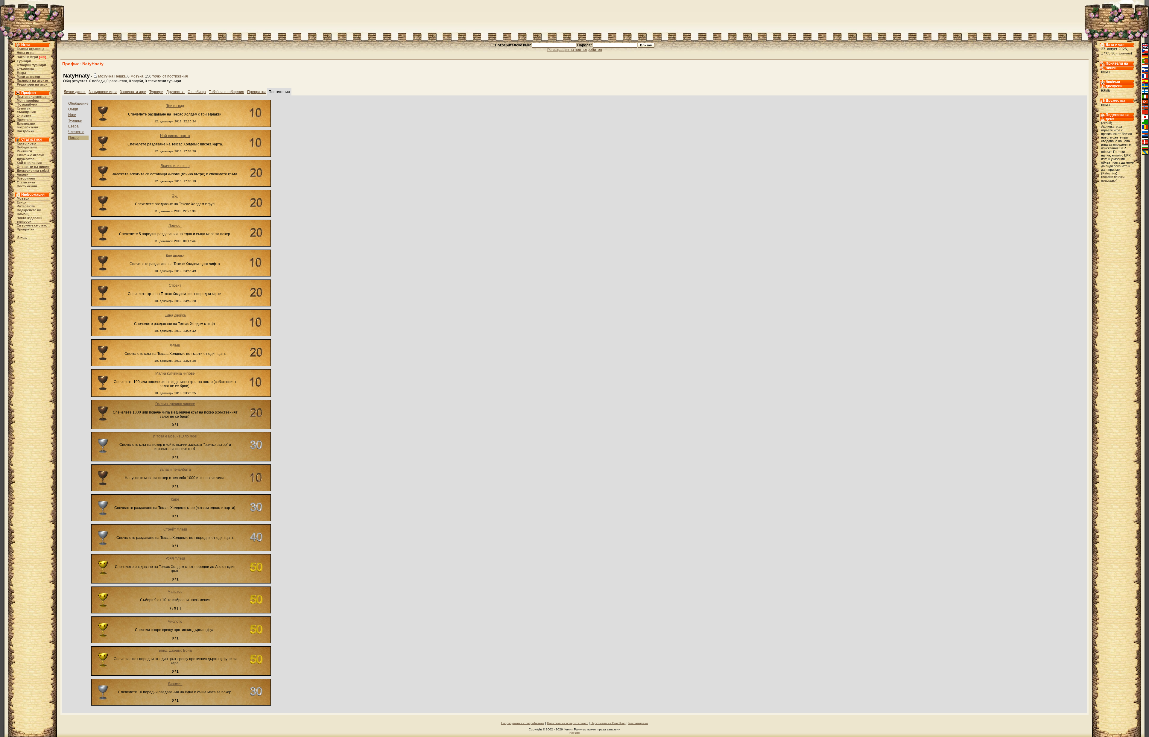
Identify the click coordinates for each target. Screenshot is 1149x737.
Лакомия (175, 684)
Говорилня (26, 178)
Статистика (26, 182)
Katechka (1109, 173)
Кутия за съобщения (26, 110)
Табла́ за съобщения (226, 92)
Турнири (24, 61)
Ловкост (175, 226)
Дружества (25, 159)
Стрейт (175, 285)
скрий (1106, 123)
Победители (27, 147)
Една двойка (175, 315)
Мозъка (136, 76)
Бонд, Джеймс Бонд (175, 650)
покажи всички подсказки (1112, 178)
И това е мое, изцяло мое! (175, 436)
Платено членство (32, 96)
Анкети (22, 174)
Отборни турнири (31, 65)
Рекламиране (638, 723)
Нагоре (574, 732)
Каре (175, 499)
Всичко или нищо (175, 166)
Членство (76, 132)
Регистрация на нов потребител (574, 50)
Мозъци (23, 198)
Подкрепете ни (29, 210)
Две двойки (175, 255)
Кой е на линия (29, 163)
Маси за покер (28, 76)
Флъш (175, 345)
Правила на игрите (32, 80)
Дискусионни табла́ (33, 170)
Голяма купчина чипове (175, 404)
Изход (22, 237)
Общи (73, 109)
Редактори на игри (32, 84)
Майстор (175, 591)
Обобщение (78, 103)
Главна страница (30, 49)
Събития (24, 116)
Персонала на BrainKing (608, 723)
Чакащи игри (27, 57)
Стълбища (25, 69)
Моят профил (28, 100)
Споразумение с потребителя (522, 723)
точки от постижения (170, 76)
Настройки (25, 131)
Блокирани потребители (27, 125)
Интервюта (26, 206)
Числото (175, 621)
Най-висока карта (175, 136)
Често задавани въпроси (29, 219)
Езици (22, 202)
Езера (21, 73)
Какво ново (26, 143)
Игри (72, 115)
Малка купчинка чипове (175, 373)
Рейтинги (24, 151)
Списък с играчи (30, 155)
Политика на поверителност (567, 723)
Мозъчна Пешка (112, 76)
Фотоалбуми (27, 104)
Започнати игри (133, 92)
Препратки (25, 229)
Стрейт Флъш (175, 529)
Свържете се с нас (32, 225)
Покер (73, 138)
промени (1124, 53)
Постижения (27, 186)
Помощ (22, 214)
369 (42, 57)
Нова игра (25, 52)
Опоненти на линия (33, 166)
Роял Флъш (175, 558)
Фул (175, 196)
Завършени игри (103, 92)
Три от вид (175, 106)
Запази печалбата (175, 469)
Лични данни (75, 92)
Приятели (25, 119)
